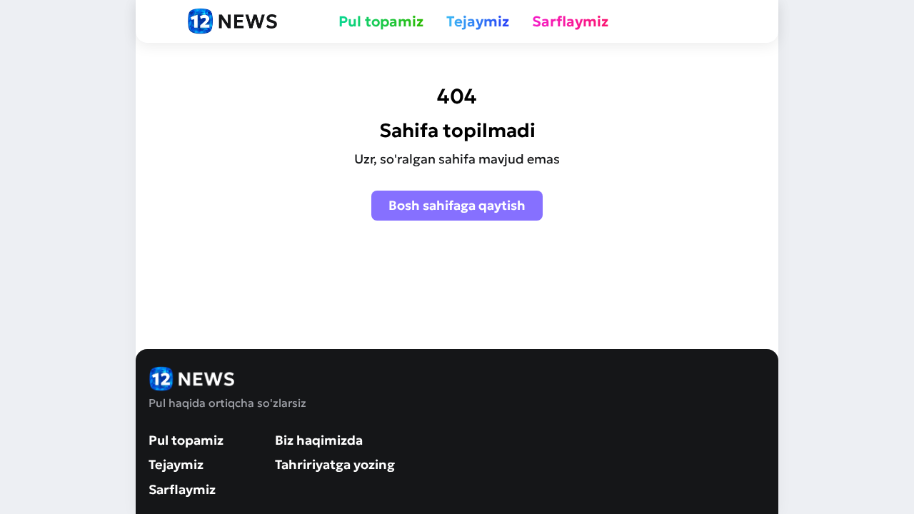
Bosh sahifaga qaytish (457, 205)
